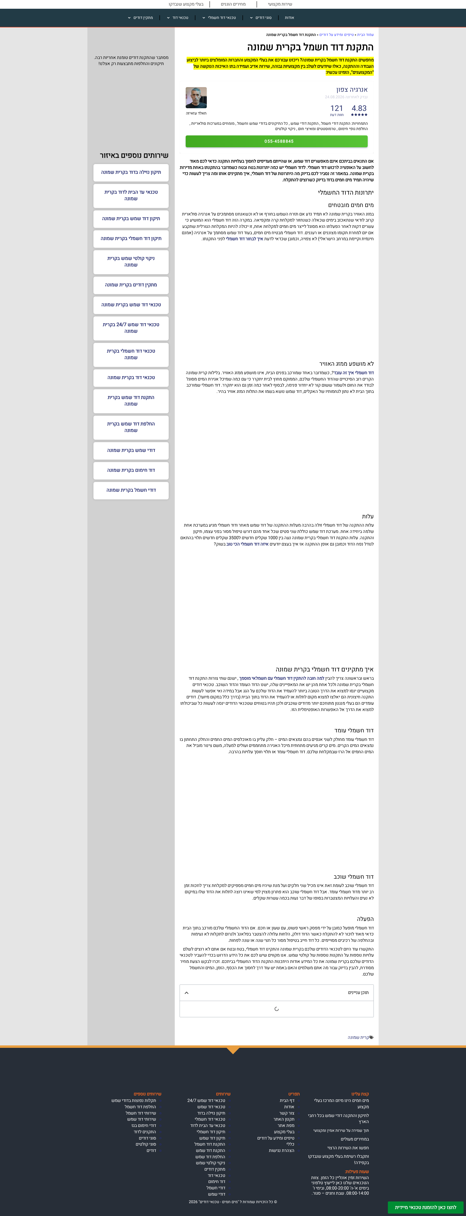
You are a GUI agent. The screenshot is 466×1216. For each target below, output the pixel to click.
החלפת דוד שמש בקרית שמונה (131, 427)
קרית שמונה (358, 1037)
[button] (187, 993)
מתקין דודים (143, 18)
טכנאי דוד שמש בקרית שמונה (131, 304)
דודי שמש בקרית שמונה (131, 450)
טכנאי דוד (180, 18)
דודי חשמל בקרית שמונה (131, 490)
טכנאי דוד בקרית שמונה (131, 377)
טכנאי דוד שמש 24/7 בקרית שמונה (131, 328)
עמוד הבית (365, 34)
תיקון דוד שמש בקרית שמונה (131, 218)
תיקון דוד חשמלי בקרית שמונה (131, 238)
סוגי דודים (264, 18)
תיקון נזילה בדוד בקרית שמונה (131, 172)
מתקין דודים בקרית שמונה (131, 284)
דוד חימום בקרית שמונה (131, 470)
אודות (289, 18)
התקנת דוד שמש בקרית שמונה (131, 400)
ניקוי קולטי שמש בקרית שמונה (131, 261)
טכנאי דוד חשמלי (222, 18)
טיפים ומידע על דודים (336, 34)
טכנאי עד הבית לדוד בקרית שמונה (131, 195)
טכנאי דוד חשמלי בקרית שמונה (131, 354)
